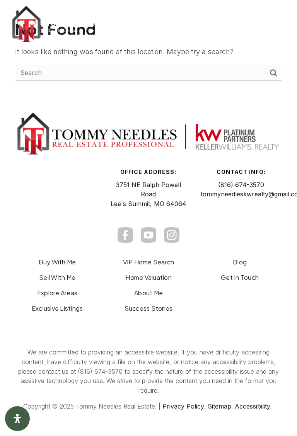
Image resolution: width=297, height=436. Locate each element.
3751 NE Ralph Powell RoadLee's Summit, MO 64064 (148, 194)
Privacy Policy (183, 406)
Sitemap (219, 406)
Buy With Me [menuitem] (57, 262)
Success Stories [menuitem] (149, 308)
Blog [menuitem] (240, 262)
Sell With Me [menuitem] (57, 277)
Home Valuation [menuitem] (148, 277)
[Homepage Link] (66, 24)
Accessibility (252, 406)
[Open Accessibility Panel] (17, 418)
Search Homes (196, 24)
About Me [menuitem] (148, 293)
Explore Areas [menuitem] (57, 293)
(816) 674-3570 (241, 185)
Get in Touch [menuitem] (240, 277)
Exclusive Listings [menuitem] (57, 308)
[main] (148, 50)
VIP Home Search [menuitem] (148, 262)
